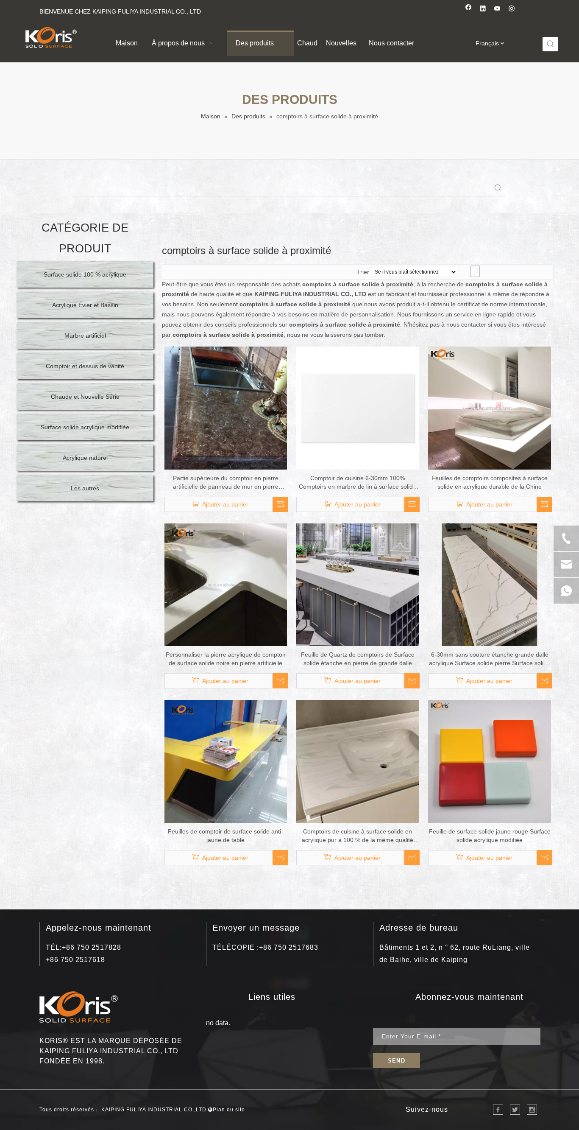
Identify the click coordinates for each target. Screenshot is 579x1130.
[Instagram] (512, 9)
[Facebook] (468, 9)
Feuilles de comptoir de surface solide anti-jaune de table (225, 835)
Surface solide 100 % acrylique (85, 274)
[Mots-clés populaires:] (550, 44)
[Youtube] (497, 9)
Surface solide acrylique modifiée (85, 427)
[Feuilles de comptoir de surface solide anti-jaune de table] (225, 761)
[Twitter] (515, 1110)
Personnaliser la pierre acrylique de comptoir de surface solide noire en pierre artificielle (226, 658)
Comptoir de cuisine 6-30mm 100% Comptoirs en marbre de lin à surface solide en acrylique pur (357, 483)
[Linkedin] (483, 9)
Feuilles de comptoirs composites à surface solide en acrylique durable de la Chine (489, 482)
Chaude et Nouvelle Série (85, 396)
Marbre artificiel (85, 335)
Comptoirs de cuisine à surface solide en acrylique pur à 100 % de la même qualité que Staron (357, 836)
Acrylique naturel (85, 457)
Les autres (85, 488)
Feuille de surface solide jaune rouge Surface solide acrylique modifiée (490, 835)
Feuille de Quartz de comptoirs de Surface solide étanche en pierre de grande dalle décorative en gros (358, 659)
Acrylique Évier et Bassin (85, 305)
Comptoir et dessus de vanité (85, 366)
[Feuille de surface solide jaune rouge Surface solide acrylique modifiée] (489, 761)
